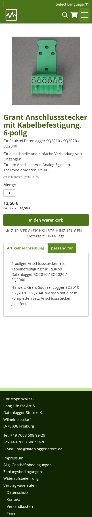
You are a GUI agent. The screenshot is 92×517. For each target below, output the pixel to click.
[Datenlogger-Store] (12, 15)
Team (11, 513)
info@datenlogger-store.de (39, 448)
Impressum (13, 458)
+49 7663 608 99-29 (27, 435)
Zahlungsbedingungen (22, 471)
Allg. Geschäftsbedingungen (27, 464)
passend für (62, 248)
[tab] (25, 248)
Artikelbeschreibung (25, 248)
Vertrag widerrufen (20, 485)
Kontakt (13, 499)
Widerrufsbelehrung (21, 478)
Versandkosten (20, 506)
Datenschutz (17, 492)
